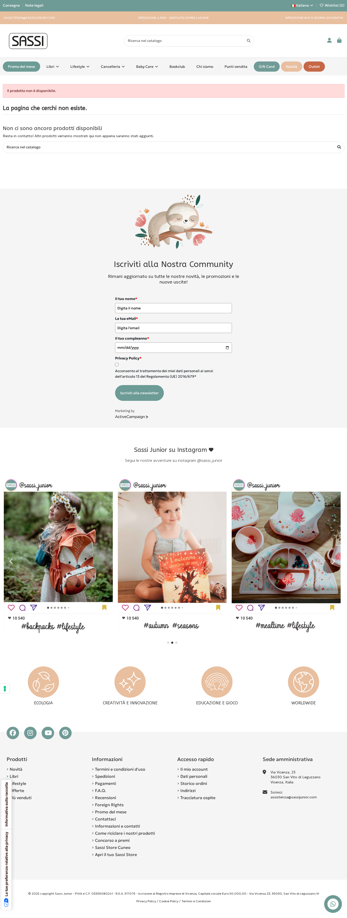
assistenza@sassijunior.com (294, 797)
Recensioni (105, 797)
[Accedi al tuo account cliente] (329, 41)
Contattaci (105, 818)
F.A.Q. (100, 790)
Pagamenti (105, 783)
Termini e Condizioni (196, 901)
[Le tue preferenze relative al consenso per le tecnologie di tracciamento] (5, 688)
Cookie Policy (168, 901)
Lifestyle (18, 783)
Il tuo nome (126, 298)
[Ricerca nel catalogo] (248, 40)
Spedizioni (105, 776)
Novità (16, 769)
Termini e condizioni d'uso (120, 769)
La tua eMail (126, 318)
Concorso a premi (112, 840)
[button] (168, 643)
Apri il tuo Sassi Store (116, 854)
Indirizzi (188, 790)
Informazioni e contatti (117, 826)
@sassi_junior (209, 460)
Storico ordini (193, 783)
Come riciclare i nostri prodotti (125, 833)
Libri (14, 776)
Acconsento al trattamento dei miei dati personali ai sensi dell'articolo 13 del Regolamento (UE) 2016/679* (164, 374)
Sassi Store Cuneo (113, 847)
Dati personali (193, 776)
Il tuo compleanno (132, 338)
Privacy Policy (146, 901)
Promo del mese (111, 811)
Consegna (12, 5)
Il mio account (194, 769)
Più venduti (20, 797)
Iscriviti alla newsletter (139, 393)
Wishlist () (334, 5)
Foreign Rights (109, 804)
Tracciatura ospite (197, 797)
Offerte (17, 790)
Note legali (34, 5)
